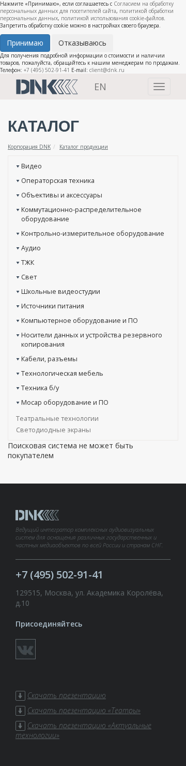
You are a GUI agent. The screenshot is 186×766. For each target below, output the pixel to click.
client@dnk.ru (107, 70)
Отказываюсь (82, 43)
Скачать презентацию (66, 695)
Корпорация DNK (29, 146)
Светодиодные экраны (53, 429)
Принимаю (25, 43)
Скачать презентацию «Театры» (84, 710)
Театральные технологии (57, 418)
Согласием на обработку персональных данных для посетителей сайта (87, 7)
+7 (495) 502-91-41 (47, 70)
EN (100, 86)
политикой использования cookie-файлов (112, 18)
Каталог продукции (83, 146)
